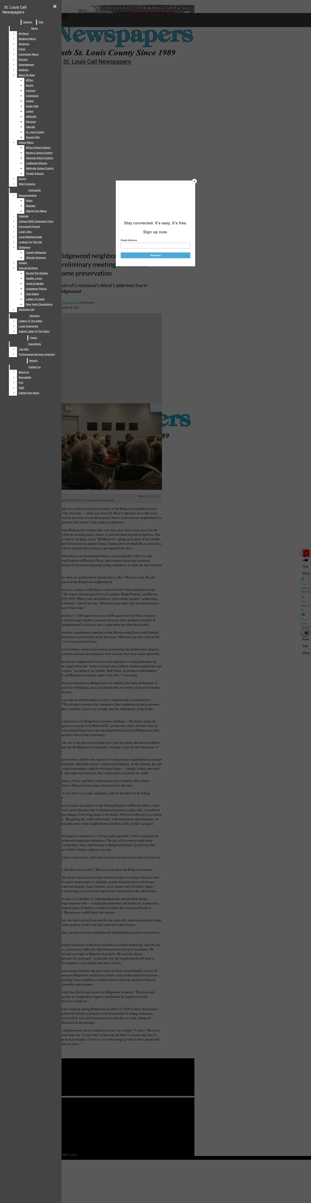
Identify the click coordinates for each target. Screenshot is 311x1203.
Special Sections (28, 268)
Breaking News (27, 38)
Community (34, 190)
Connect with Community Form (36, 221)
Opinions (34, 315)
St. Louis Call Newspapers (14, 9)
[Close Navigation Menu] (55, 6)
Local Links (25, 231)
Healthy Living (34, 278)
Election (23, 59)
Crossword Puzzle (29, 226)
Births (29, 200)
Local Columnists (28, 326)
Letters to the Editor (30, 321)
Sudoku (23, 262)
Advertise (34, 360)
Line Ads (24, 349)
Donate (43, 22)
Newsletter (25, 377)
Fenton (30, 101)
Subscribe (29, 22)
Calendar (24, 216)
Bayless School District (39, 152)
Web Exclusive (27, 184)
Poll (21, 382)
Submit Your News (36, 211)
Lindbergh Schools (36, 163)
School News (26, 142)
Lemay (30, 111)
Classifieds (34, 344)
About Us (24, 372)
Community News (29, 54)
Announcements (28, 195)
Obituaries (24, 247)
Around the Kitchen (37, 273)
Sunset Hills (33, 137)
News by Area (27, 75)
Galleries (24, 69)
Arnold (29, 85)
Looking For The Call (30, 242)
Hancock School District (39, 158)
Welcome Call (26, 309)
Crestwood (32, 95)
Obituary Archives (36, 257)
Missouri (31, 121)
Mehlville (31, 116)
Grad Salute (32, 294)
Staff (21, 387)
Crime (22, 49)
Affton (29, 80)
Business (24, 44)
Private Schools (35, 173)
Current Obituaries (36, 252)
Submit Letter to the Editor (34, 331)
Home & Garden (35, 283)
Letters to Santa (35, 299)
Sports (22, 178)
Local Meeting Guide (30, 236)
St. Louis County (35, 132)
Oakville (30, 126)
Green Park (32, 106)
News (34, 28)
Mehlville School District (40, 168)
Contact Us (34, 367)
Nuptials (30, 205)
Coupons (35, 337)
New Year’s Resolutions (39, 304)
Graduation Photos (36, 288)
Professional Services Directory (37, 354)
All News (24, 33)
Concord (30, 90)
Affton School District (38, 147)
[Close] (194, 181)
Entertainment (26, 64)
